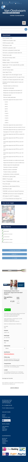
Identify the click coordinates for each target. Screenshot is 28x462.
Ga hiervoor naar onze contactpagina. (12, 360)
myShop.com (17, 387)
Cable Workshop (5, 426)
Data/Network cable (7, 188)
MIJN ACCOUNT (5, 4)
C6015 (6, 108)
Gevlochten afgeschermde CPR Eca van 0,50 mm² (13, 146)
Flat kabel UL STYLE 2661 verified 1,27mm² (12, 131)
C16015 (6, 118)
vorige (15, 258)
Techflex (3, 427)
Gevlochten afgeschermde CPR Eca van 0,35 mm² (13, 142)
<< (14, 250)
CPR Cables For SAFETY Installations (11, 196)
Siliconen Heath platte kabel (9, 97)
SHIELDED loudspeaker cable (9, 47)
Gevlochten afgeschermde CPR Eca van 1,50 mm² (13, 157)
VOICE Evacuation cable (8, 43)
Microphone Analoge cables (9, 57)
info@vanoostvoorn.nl (7, 220)
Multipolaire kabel (7, 95)
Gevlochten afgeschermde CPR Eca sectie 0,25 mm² (13, 135)
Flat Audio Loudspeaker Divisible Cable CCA (12, 52)
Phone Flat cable (6, 183)
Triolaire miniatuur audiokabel (10, 171)
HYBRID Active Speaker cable (9, 40)
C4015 (6, 106)
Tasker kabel (4, 429)
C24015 (6, 122)
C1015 (6, 102)
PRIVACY (4, 442)
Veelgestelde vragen (6, 417)
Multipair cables (6, 60)
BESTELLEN (4, 438)
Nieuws (3, 415)
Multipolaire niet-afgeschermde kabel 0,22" (12, 90)
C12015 (6, 115)
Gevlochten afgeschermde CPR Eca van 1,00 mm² (13, 153)
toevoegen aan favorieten (7, 378)
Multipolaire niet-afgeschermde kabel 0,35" (12, 92)
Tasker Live (4, 430)
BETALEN (4, 439)
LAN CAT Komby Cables (8, 69)
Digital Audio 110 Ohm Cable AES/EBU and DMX (13, 65)
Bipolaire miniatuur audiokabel (10, 169)
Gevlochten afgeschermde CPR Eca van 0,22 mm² (13, 138)
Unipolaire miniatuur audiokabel (10, 167)
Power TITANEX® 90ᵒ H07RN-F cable (11, 181)
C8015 (6, 111)
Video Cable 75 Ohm (7, 72)
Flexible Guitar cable (7, 55)
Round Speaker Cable (7, 38)
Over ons (4, 414)
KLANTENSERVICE (14, 2)
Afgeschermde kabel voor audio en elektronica (13, 162)
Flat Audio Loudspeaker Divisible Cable (11, 50)
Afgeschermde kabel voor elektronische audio (13, 160)
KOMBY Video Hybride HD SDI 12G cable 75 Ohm (13, 77)
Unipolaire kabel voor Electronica (10, 85)
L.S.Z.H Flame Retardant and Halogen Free (12, 198)
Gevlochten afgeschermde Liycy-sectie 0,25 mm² (14, 129)
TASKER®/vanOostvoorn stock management (13, 193)
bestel (8, 309)
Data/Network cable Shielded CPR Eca (11, 186)
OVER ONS (5, 2)
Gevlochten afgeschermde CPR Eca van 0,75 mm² (13, 150)
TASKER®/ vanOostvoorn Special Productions (13, 191)
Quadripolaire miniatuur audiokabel (11, 174)
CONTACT (18, 3)
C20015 (6, 120)
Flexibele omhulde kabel (8, 88)
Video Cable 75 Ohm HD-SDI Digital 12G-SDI (12, 74)
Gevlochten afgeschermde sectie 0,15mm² (13, 99)
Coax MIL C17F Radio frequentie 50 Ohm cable (13, 79)
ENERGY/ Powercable (7, 179)
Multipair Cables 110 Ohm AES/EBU (11, 62)
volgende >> (14, 254)
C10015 (6, 113)
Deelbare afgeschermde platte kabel (11, 165)
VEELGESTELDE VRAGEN (8, 3)
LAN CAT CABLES (6, 67)
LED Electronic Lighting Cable (9, 176)
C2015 (6, 104)
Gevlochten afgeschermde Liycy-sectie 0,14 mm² (14, 127)
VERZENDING (5, 441)
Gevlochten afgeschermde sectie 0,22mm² (13, 125)
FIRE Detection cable (7, 45)
